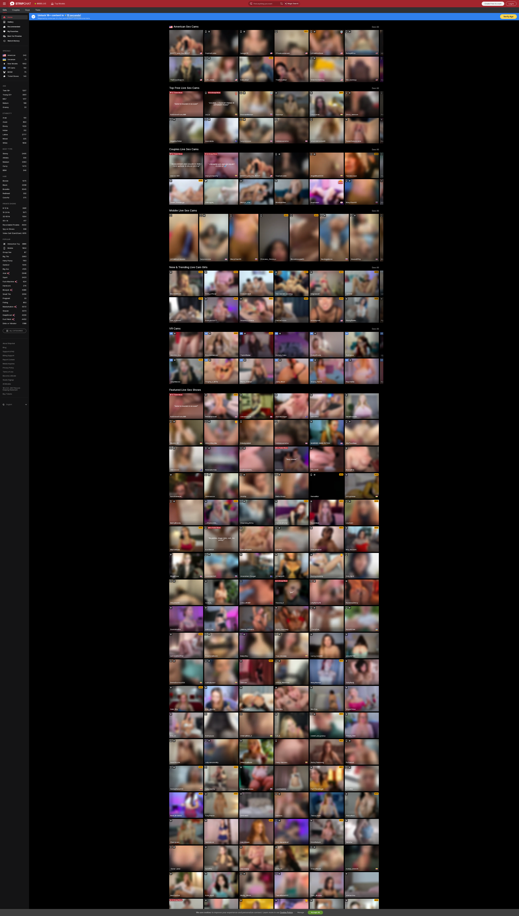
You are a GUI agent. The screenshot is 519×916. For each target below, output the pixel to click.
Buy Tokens (7, 394)
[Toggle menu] (4, 3)
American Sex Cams (186, 26)
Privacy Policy (8, 368)
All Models (7, 384)
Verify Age (508, 17)
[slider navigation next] (376, 56)
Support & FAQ (8, 352)
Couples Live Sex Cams (184, 149)
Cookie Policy (286, 912)
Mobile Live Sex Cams (183, 210)
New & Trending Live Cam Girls (188, 267)
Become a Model (9, 376)
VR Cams (175, 328)
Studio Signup (8, 380)
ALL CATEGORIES (16, 331)
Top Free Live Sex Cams (184, 88)
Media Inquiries (9, 364)
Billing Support (8, 356)
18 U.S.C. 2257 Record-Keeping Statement (12, 389)
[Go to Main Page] (20, 3)
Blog (4, 347)
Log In (511, 4)
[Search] (281, 4)
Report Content (9, 360)
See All (375, 27)
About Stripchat (9, 343)
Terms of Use (8, 372)
